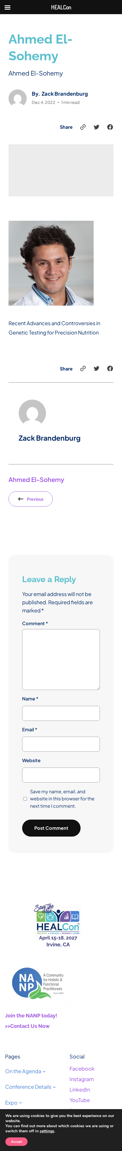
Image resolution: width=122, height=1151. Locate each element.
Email (29, 729)
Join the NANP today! (31, 1016)
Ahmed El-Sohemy (36, 479)
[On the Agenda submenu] (44, 1071)
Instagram (82, 1079)
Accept (16, 1141)
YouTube (80, 1100)
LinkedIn (80, 1089)
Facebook (82, 1068)
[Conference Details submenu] (54, 1086)
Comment (35, 623)
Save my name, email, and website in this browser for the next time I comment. (62, 798)
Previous (35, 498)
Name (30, 699)
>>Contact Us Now (27, 1026)
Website (31, 760)
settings (47, 1131)
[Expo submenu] (20, 1102)
